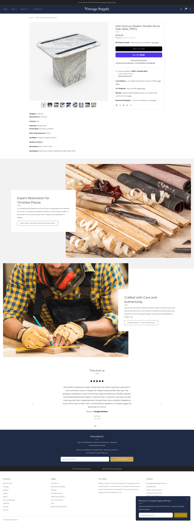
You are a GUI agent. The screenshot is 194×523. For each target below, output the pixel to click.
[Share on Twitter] (124, 105)
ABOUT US (24, 9)
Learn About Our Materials (141, 323)
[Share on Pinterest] (127, 105)
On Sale (5, 507)
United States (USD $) (10, 519)
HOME (5, 9)
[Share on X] (120, 105)
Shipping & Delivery (58, 497)
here (129, 96)
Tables (5, 493)
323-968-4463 (151, 487)
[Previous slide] (32, 404)
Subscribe (181, 515)
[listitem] (97, 2)
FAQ (52, 503)
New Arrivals (7, 483)
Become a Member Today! (108, 2)
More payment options (139, 60)
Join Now (155, 42)
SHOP (13, 9)
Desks (5, 497)
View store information (125, 76)
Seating (5, 490)
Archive (5, 510)
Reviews (54, 490)
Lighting (6, 503)
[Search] (190, 9)
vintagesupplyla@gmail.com (156, 483)
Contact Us (55, 483)
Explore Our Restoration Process (37, 223)
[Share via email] (131, 105)
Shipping (118, 37)
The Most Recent (57, 493)
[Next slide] (104, 61)
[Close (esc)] (187, 499)
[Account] (181, 9)
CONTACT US (38, 9)
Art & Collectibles (9, 500)
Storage (6, 487)
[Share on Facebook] (116, 105)
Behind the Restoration (59, 507)
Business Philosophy (58, 487)
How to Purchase (57, 500)
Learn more (141, 88)
